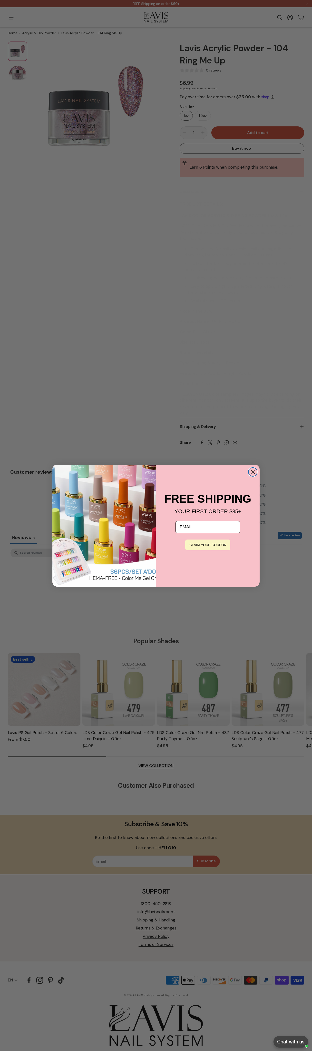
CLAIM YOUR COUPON (207, 545)
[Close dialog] (252, 472)
